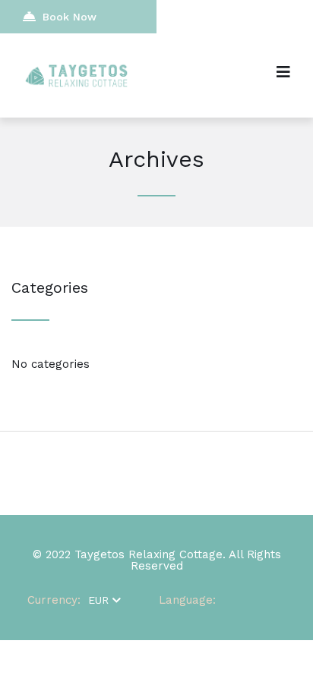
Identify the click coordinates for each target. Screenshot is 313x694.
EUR (98, 600)
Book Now (69, 17)
